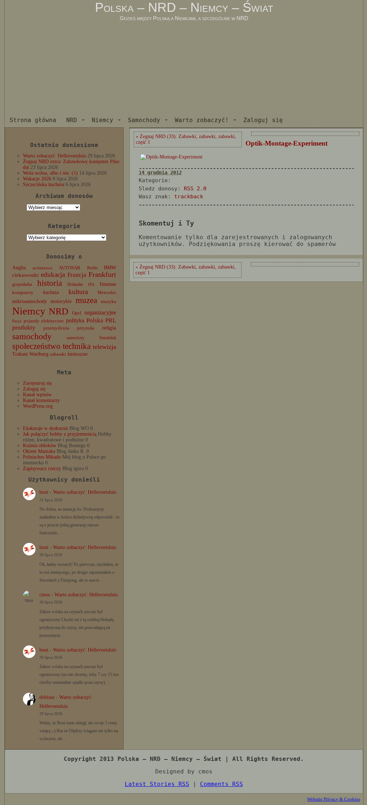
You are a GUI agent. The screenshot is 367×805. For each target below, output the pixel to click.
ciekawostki (25, 275)
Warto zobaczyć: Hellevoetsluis (54, 155)
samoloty (76, 337)
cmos (44, 594)
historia (49, 283)
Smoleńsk (107, 337)
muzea (86, 300)
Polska (94, 320)
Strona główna (33, 120)
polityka (75, 320)
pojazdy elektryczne (44, 320)
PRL (110, 320)
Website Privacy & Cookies (333, 799)
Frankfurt (102, 274)
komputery (22, 292)
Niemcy (102, 120)
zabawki (58, 354)
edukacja (53, 274)
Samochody (144, 120)
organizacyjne (100, 312)
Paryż (17, 321)
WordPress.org (38, 406)
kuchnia (51, 292)
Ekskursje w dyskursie (45, 428)
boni (43, 492)
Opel (76, 313)
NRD (71, 120)
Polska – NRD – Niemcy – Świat (184, 7)
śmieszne (77, 354)
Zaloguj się (263, 120)
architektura (42, 268)
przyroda (85, 328)
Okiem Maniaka (39, 451)
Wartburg (38, 354)
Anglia (19, 267)
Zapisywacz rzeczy (42, 468)
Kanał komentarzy (41, 400)
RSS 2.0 (195, 188)
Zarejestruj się (37, 383)
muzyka (108, 301)
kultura (78, 291)
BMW (110, 267)
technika (77, 346)
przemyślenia (56, 328)
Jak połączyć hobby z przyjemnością (59, 434)
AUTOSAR (69, 267)
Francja (76, 274)
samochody (32, 336)
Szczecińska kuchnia (43, 184)
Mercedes (106, 292)
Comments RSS (221, 784)
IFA (91, 285)
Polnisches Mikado (42, 457)
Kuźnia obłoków (39, 445)
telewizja (104, 346)
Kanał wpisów (37, 394)
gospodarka (22, 284)
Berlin (92, 267)
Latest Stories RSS (157, 784)
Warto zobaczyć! (202, 120)
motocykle (61, 301)
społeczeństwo (36, 346)
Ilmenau (108, 284)
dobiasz (46, 697)
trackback (188, 196)
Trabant (20, 354)
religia (109, 328)
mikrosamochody (29, 301)
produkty (23, 327)
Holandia (75, 284)
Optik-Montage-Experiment (287, 143)
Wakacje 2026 (37, 178)
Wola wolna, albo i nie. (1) (50, 173)
